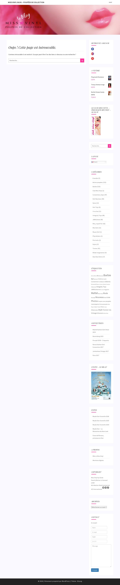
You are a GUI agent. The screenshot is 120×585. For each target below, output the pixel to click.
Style (94, 244)
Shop (110, 2)
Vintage (94, 313)
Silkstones (94, 310)
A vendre (95, 178)
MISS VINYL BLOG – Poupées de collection (26, 2)
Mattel (94, 293)
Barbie (95, 186)
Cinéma (100, 279)
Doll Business (97, 199)
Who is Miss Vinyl (98, 456)
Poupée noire (101, 301)
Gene (94, 203)
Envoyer (95, 570)
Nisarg (79, 581)
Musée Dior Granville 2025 (101, 421)
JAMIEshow (96, 219)
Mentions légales (98, 460)
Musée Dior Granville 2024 (101, 425)
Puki (109, 304)
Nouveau (99, 297)
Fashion (101, 284)
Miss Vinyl (100, 293)
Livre (102, 289)
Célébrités (108, 282)
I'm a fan (95, 211)
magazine (106, 289)
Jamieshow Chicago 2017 (101, 351)
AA (97, 276)
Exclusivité (93, 284)
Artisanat (101, 275)
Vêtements (100, 313)
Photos (94, 301)
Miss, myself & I (97, 224)
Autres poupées (98, 182)
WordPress (66, 581)
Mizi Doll (95, 228)
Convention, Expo (98, 195)
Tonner (95, 248)
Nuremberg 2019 (98, 336)
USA (110, 310)
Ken (100, 289)
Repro (92, 307)
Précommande (103, 304)
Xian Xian (106, 313)
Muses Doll (96, 232)
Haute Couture (106, 284)
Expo (98, 284)
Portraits (96, 240)
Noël (105, 297)
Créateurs (101, 282)
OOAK (108, 297)
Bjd (92, 279)
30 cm (92, 275)
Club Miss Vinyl (97, 191)
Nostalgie (93, 297)
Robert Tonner (97, 307)
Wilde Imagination (99, 253)
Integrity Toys (97, 215)
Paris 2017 (96, 355)
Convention (95, 282)
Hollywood (93, 287)
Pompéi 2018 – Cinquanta (101, 340)
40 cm (95, 275)
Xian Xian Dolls (97, 257)
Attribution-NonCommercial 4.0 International (100, 487)
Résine (102, 307)
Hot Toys (95, 207)
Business (96, 279)
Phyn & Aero (96, 236)
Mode (105, 293)
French (95, 162)
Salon (105, 307)
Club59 (104, 279)
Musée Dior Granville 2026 (101, 416)
